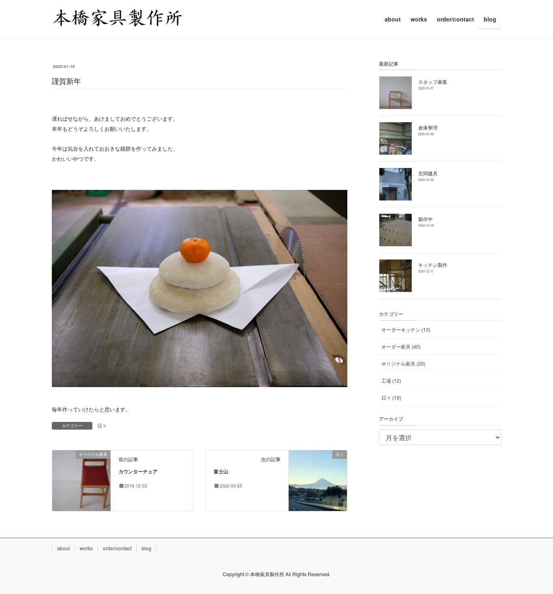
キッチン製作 (432, 264)
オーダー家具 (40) (401, 346)
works (86, 548)
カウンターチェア (138, 471)
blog (146, 548)
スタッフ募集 (432, 81)
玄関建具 (428, 173)
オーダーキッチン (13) (405, 329)
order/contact (117, 548)
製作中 (425, 218)
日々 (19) (391, 397)
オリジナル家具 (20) (403, 363)
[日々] (318, 479)
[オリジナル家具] (81, 479)
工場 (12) (391, 380)
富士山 (221, 471)
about (63, 548)
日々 (102, 425)
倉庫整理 (428, 127)
